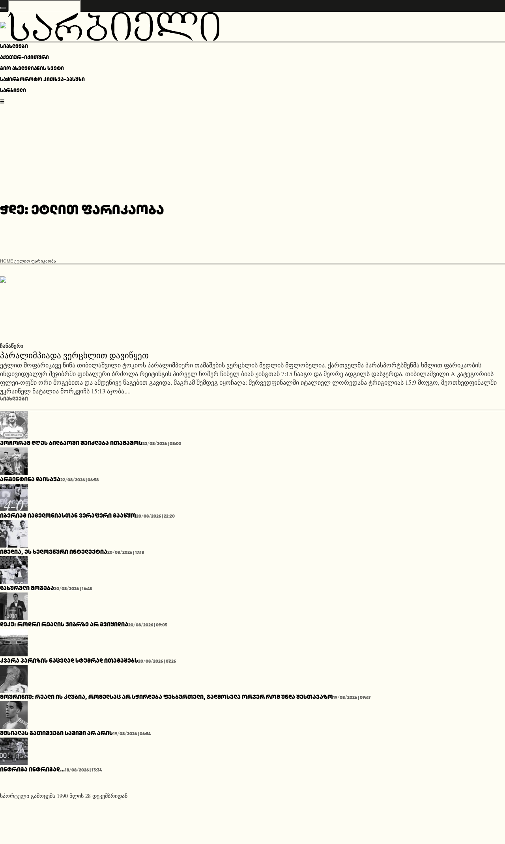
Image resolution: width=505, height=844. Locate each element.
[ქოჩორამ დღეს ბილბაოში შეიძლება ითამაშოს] (14, 423)
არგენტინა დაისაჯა (30, 479)
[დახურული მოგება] (14, 569)
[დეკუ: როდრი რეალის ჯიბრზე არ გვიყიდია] (14, 605)
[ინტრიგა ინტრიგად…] (14, 750)
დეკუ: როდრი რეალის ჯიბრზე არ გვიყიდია (64, 624)
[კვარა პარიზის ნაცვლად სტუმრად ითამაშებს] (14, 641)
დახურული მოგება (27, 588)
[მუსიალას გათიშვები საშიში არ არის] (14, 714)
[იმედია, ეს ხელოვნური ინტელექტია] (14, 532)
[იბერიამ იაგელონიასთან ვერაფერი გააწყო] (14, 496)
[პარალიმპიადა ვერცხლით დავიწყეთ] (71, 308)
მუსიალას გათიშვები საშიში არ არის (56, 733)
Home (6, 261)
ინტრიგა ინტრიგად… (32, 769)
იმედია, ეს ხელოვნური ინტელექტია (53, 551)
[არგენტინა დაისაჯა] (14, 460)
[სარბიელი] (109, 25)
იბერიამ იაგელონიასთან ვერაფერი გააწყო (68, 515)
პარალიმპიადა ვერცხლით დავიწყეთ (74, 354)
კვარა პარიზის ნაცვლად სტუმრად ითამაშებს (69, 660)
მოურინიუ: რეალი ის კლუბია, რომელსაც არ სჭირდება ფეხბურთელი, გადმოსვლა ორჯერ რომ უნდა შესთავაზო (166, 697)
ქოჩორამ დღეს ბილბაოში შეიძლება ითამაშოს (71, 443)
